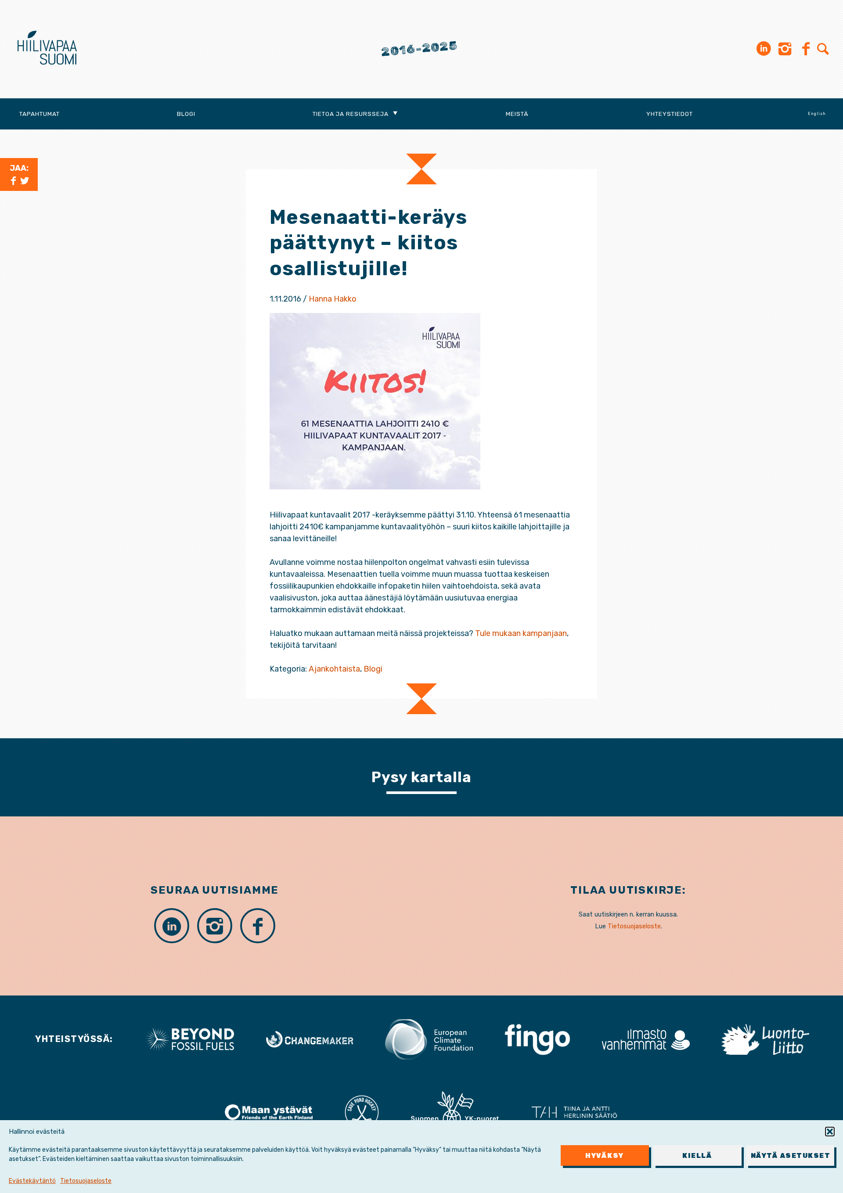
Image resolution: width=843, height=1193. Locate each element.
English (817, 113)
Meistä (517, 113)
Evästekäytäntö (32, 1181)
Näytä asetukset (791, 1156)
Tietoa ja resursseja (351, 113)
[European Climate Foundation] (429, 1038)
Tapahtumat (39, 113)
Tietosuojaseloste (86, 1181)
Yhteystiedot (669, 113)
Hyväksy (604, 1156)
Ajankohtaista (334, 669)
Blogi (186, 113)
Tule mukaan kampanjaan (521, 633)
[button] (829, 1131)
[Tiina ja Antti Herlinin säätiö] (574, 1112)
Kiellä (697, 1156)
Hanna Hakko (333, 299)
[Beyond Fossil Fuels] (190, 1038)
